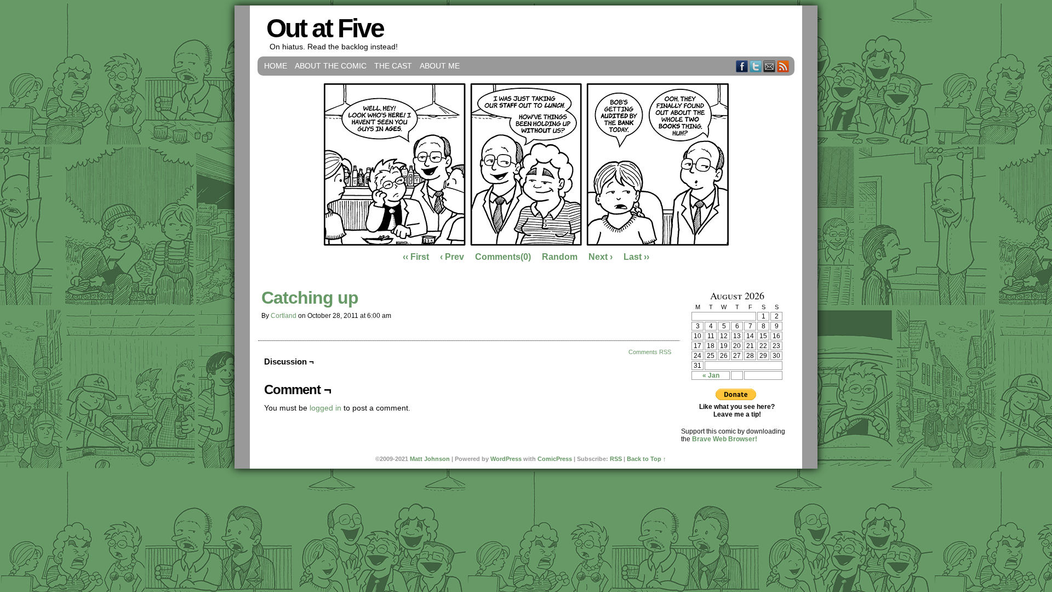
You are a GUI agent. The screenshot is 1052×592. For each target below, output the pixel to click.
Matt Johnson (430, 459)
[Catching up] (526, 242)
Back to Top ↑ (646, 459)
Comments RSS (649, 352)
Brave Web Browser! (724, 439)
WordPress (506, 459)
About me (440, 65)
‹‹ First (416, 256)
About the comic (331, 65)
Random (560, 256)
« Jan (710, 375)
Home (275, 65)
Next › (600, 256)
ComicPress (555, 459)
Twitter (756, 66)
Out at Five (325, 28)
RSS (783, 66)
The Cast (393, 65)
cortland (283, 316)
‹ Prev (452, 256)
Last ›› (636, 256)
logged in (325, 407)
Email (769, 66)
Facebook (742, 66)
